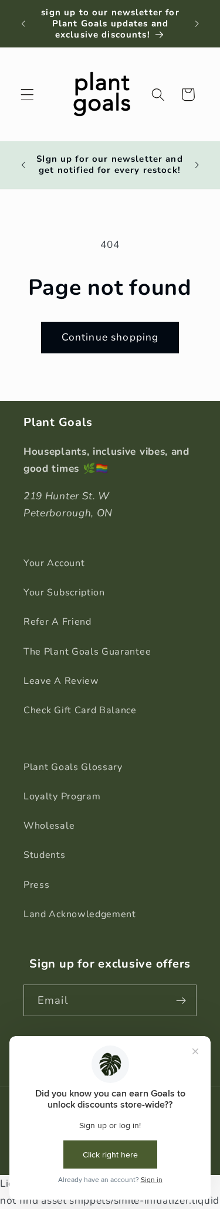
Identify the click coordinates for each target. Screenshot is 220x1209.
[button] (27, 95)
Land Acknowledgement (79, 914)
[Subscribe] (181, 1000)
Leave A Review (61, 681)
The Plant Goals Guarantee (87, 651)
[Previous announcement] (23, 23)
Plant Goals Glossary (73, 767)
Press (36, 884)
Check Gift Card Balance (80, 710)
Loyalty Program (61, 796)
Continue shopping (110, 337)
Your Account (53, 563)
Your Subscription (64, 592)
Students (44, 855)
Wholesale (49, 825)
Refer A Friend (57, 621)
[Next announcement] (197, 23)
